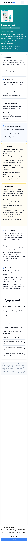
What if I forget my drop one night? (13, 327)
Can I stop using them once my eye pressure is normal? (13, 354)
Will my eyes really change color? (12, 311)
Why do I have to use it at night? (12, 306)
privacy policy (16, 533)
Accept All (14, 539)
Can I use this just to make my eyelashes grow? (11, 322)
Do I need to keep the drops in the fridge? (12, 342)
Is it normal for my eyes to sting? (12, 337)
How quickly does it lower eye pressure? (11, 316)
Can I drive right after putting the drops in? (12, 348)
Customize (14, 536)
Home (2, 8)
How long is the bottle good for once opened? (12, 332)
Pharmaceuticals (10, 8)
